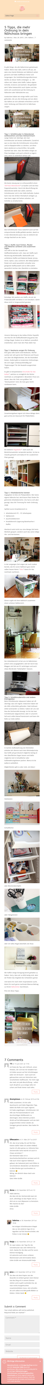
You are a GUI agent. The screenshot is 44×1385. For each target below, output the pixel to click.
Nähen (30, 38)
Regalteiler (17, 450)
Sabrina (9, 38)
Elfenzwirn (14, 1139)
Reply (36, 1092)
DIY (26, 38)
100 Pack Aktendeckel (12, 186)
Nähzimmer (15, 987)
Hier (21, 569)
